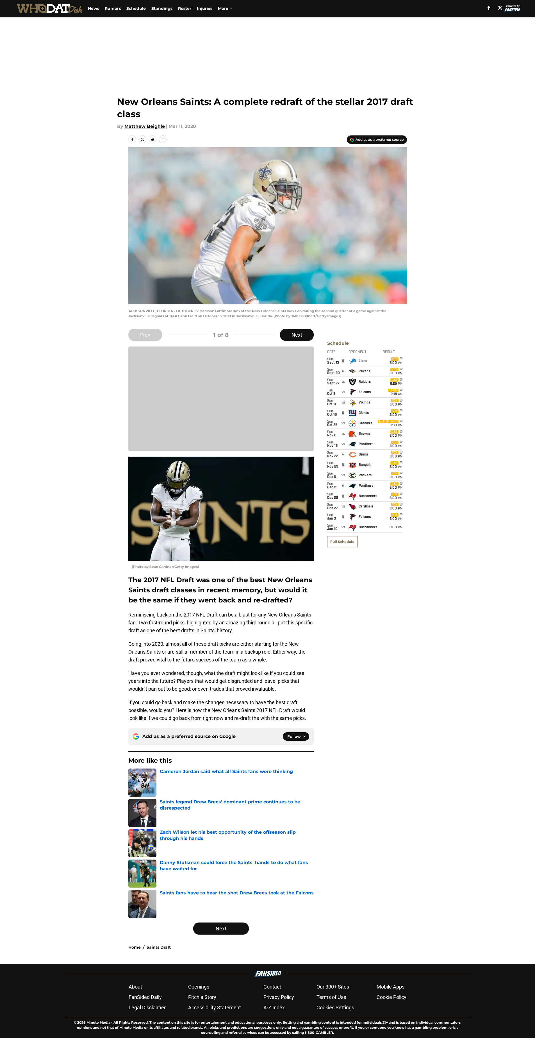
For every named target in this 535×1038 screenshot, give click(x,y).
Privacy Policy (278, 997)
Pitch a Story (202, 997)
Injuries (204, 8)
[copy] (163, 139)
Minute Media (98, 1022)
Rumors (113, 8)
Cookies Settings (335, 1007)
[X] (500, 8)
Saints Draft (159, 947)
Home (134, 947)
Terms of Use (331, 997)
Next (297, 335)
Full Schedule (342, 542)
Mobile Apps (390, 987)
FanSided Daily (145, 997)
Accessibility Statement (214, 1007)
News (93, 8)
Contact (272, 987)
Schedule (136, 8)
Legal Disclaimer (147, 1007)
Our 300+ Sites (333, 987)
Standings (161, 8)
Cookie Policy (391, 997)
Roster (184, 8)
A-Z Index (274, 1007)
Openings (198, 987)
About (135, 987)
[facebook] (489, 8)
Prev (145, 335)
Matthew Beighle (144, 126)
